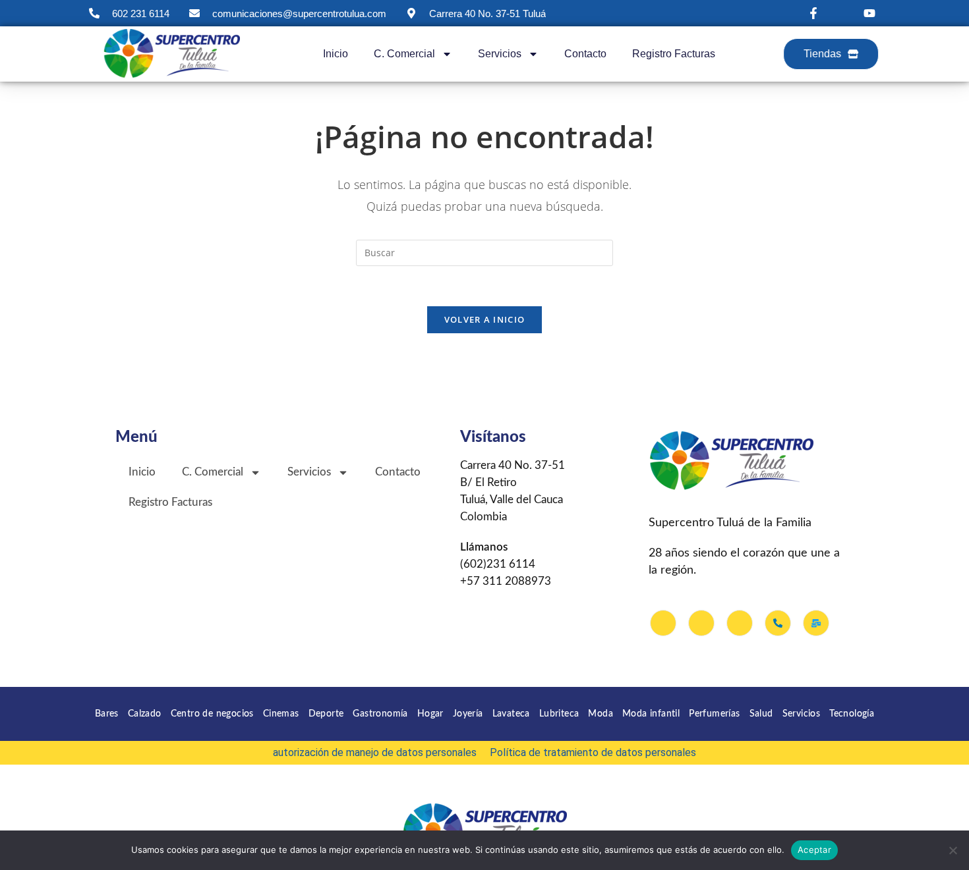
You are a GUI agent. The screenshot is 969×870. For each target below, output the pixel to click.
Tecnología (851, 714)
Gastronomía (380, 714)
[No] (952, 850)
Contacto (585, 53)
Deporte (326, 714)
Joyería (468, 714)
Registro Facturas (673, 53)
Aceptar (814, 849)
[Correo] (816, 623)
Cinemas (281, 714)
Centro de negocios (212, 714)
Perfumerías (714, 714)
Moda (600, 714)
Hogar (430, 714)
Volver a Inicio (484, 319)
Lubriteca (559, 714)
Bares (107, 714)
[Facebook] (663, 623)
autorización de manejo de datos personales (375, 752)
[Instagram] (701, 623)
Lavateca (511, 714)
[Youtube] (739, 623)
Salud (761, 714)
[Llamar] (778, 623)
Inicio (335, 53)
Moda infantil (651, 714)
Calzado (145, 714)
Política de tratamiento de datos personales (593, 752)
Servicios (801, 714)
